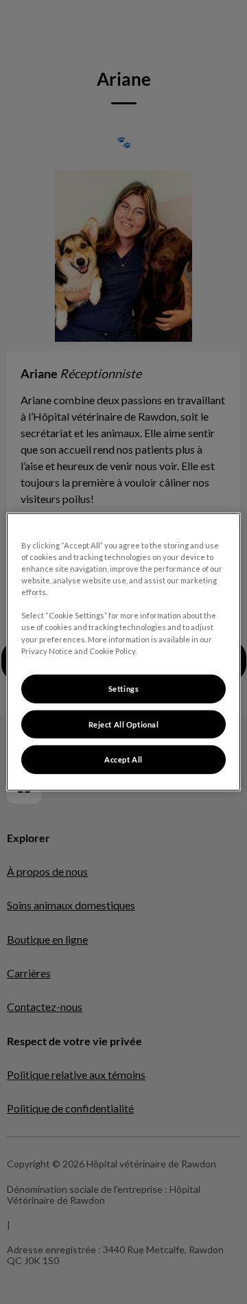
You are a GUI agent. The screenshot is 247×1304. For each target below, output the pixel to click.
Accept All (123, 759)
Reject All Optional (124, 723)
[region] (123, 652)
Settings (123, 688)
